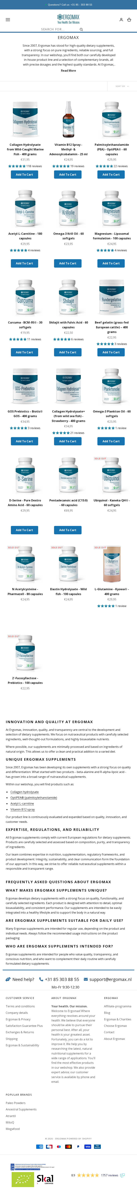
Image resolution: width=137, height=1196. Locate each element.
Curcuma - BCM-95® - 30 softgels (25, 324)
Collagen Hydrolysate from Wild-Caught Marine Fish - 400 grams (25, 149)
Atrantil (11, 1116)
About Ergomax (114, 1039)
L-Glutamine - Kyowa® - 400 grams (112, 591)
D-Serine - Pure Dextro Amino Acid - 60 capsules (25, 502)
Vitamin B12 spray (23, 809)
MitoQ (10, 1122)
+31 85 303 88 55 (62, 979)
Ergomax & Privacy (18, 1019)
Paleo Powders (16, 1103)
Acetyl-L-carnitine (22, 803)
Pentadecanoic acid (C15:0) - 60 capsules (68, 502)
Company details (17, 1013)
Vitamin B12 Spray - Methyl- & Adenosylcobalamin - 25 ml (68, 149)
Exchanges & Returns (20, 1032)
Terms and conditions (20, 1006)
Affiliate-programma (117, 1006)
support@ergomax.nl (111, 979)
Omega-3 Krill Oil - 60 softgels (68, 236)
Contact (109, 1032)
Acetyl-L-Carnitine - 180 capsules (25, 236)
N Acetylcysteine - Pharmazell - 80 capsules (25, 591)
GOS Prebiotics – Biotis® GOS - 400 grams (25, 413)
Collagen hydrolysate (25, 792)
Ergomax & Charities (117, 1019)
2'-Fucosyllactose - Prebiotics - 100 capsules (25, 680)
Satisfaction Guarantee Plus (24, 1026)
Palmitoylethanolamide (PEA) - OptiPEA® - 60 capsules (112, 149)
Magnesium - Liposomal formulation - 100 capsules (112, 236)
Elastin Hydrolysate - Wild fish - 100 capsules (68, 591)
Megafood (13, 1129)
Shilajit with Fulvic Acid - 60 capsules (68, 324)
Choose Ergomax (115, 1026)
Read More (68, 71)
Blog (107, 1013)
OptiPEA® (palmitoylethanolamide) (34, 798)
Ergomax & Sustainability (22, 1045)
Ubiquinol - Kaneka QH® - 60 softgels (112, 502)
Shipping (12, 1039)
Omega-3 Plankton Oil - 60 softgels (112, 413)
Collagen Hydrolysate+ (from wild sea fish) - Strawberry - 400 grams (68, 416)
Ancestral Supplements (21, 1109)
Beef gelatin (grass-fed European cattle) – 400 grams (112, 327)
